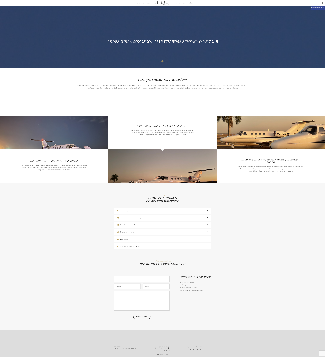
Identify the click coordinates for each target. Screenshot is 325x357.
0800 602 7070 (188, 282)
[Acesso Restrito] (322, 3)
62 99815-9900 (188, 290)
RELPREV (117, 347)
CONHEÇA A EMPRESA (141, 3)
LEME (167, 354)
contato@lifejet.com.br (190, 287)
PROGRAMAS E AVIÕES (183, 3)
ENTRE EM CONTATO (318, 7)
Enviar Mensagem (142, 316)
